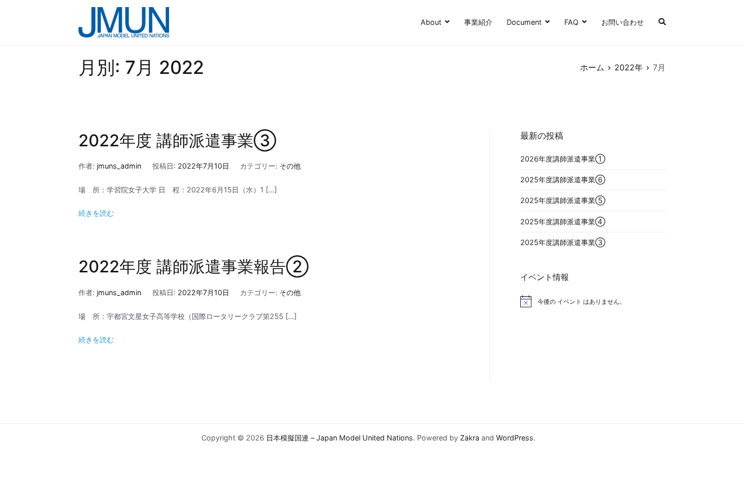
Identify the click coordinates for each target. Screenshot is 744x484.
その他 (290, 166)
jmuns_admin (119, 166)
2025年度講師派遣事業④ (562, 221)
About (431, 22)
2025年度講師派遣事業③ (562, 242)
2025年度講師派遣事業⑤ (562, 200)
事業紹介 (478, 22)
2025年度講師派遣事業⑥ (562, 179)
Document (524, 22)
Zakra (469, 437)
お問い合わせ (622, 22)
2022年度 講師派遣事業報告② (193, 266)
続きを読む (96, 213)
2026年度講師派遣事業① (562, 158)
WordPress (514, 437)
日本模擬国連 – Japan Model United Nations (339, 437)
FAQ (571, 22)
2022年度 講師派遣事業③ (177, 140)
